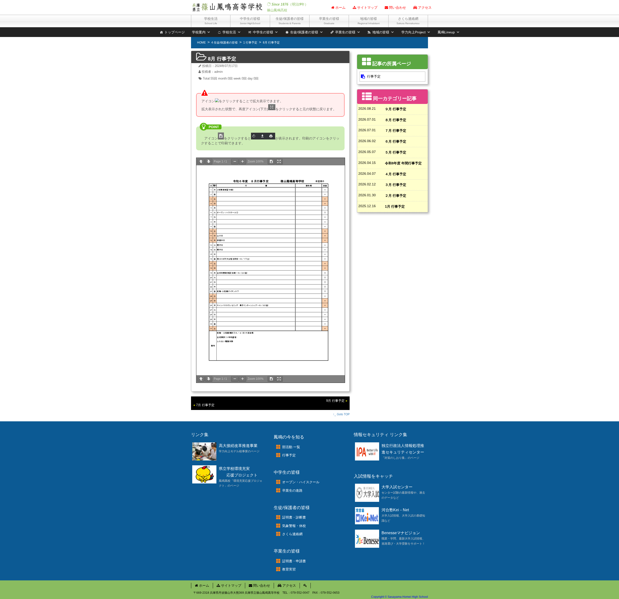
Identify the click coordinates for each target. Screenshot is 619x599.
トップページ (174, 32)
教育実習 (289, 569)
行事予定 (374, 76)
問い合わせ (397, 7)
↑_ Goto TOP (341, 414)
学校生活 (211, 21)
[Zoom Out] (234, 161)
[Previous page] (201, 161)
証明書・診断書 (294, 517)
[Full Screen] (279, 161)
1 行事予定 (250, 42)
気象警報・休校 (294, 526)
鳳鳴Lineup (446, 32)
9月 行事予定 (335, 400)
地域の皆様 (369, 21)
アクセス (424, 7)
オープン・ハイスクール (300, 482)
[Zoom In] (242, 161)
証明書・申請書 (294, 561)
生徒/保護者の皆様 (290, 21)
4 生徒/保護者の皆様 (224, 42)
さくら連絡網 (408, 21)
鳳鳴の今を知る (289, 437)
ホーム (340, 7)
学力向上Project (413, 32)
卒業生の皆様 (329, 21)
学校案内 (199, 32)
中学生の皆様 (250, 21)
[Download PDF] (271, 161)
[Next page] (208, 161)
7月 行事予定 (205, 405)
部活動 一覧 (291, 447)
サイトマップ (366, 7)
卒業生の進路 (292, 490)
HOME (201, 42)
